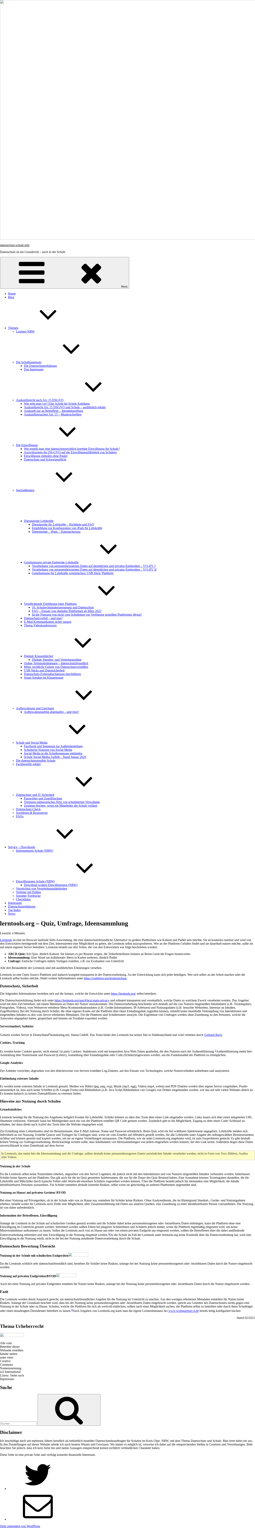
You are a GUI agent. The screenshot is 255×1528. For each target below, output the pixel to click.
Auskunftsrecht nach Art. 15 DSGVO (40, 400)
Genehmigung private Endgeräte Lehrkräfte (51, 562)
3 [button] (108, 1233)
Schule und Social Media (31, 742)
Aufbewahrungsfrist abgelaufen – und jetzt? (51, 712)
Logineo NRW (25, 331)
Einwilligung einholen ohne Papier (46, 456)
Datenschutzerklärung (21, 906)
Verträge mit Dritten (28, 892)
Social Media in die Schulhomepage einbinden (53, 753)
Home (12, 293)
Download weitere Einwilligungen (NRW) (50, 885)
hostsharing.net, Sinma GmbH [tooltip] (69, 1035)
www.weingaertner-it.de (183, 1311)
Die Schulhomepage (28, 362)
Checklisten (23, 899)
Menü (124, 286)
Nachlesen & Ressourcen (32, 812)
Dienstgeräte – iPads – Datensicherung (56, 531)
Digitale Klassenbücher (38, 656)
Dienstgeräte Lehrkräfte (39, 521)
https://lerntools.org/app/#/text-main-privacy (82, 1000)
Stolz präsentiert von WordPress (20, 1526)
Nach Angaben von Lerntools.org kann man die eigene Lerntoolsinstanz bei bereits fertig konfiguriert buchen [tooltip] (157, 1311)
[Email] (38, 1519)
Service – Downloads (21, 847)
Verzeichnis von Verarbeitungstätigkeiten (41, 888)
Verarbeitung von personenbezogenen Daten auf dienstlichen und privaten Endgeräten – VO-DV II (94, 569)
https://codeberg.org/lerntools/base (105, 978)
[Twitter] (38, 1488)
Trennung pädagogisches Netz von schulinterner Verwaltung (62, 802)
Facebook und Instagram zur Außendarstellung (53, 746)
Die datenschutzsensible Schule (35, 760)
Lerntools (6, 940)
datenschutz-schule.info (14, 245)
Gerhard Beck (213, 1035)
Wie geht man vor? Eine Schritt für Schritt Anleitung (57, 403)
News (11, 913)
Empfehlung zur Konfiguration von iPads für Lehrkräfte (67, 528)
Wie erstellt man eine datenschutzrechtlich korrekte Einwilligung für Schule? (72, 448)
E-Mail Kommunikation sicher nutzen (47, 621)
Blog (11, 297)
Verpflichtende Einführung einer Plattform (50, 603)
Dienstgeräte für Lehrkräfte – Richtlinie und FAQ (63, 524)
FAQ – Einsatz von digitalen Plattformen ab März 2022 (66, 611)
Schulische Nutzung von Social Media (48, 749)
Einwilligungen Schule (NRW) (35, 881)
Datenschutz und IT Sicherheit (35, 794)
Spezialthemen (25, 490)
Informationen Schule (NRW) (34, 850)
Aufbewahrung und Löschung (35, 708)
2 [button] (215, 1050)
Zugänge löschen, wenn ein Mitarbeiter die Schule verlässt (60, 805)
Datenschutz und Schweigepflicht (45, 459)
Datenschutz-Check (28, 809)
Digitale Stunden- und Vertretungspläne (56, 659)
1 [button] (49, 1033)
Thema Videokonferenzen (40, 625)
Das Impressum (33, 369)
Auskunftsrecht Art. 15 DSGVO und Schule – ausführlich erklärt (65, 407)
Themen (13, 328)
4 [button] (72, 1309)
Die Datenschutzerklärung (40, 365)
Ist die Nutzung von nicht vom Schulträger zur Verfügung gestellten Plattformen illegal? (87, 614)
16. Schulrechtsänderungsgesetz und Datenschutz (63, 607)
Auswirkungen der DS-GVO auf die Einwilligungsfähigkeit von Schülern (70, 452)
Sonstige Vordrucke (28, 895)
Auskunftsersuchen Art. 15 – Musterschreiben (52, 414)
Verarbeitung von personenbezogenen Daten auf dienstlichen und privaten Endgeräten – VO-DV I (93, 566)
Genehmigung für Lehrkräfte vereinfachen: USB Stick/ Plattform (72, 573)
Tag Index (14, 910)
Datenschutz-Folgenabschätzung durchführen (52, 674)
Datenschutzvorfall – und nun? (43, 618)
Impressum (15, 903)
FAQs (20, 816)
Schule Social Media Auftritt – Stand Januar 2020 (55, 757)
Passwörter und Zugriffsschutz (43, 798)
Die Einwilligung (27, 445)
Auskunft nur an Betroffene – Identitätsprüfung (53, 411)
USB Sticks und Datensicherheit (44, 670)
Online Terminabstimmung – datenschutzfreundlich (56, 663)
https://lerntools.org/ (123, 993)
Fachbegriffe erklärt (28, 764)
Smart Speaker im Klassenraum (43, 677)
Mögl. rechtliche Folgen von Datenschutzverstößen (56, 666)
